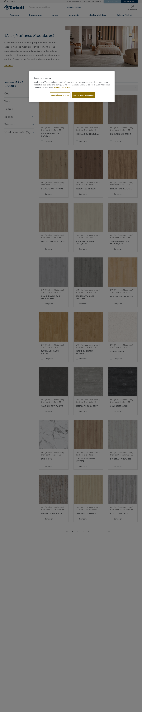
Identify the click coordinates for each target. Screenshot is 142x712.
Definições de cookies (60, 95)
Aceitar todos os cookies (83, 95)
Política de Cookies (62, 87)
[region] (72, 86)
